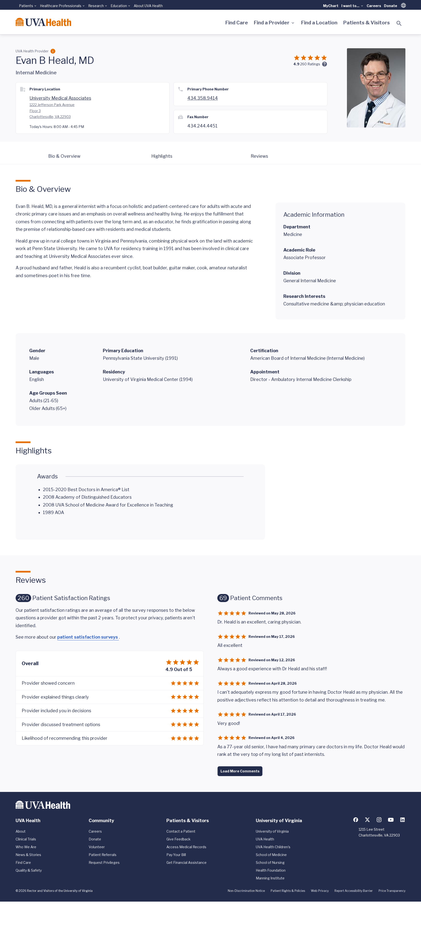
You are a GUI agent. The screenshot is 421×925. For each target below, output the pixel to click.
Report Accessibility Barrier (354, 891)
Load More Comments (239, 771)
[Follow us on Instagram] (379, 820)
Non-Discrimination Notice (246, 891)
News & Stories (28, 855)
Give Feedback (178, 839)
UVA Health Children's (273, 847)
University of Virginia (272, 831)
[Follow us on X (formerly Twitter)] (367, 820)
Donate (390, 6)
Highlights (161, 156)
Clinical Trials (26, 839)
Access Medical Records (186, 847)
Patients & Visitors (366, 23)
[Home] (43, 22)
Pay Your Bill (176, 855)
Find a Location (319, 23)
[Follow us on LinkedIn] (402, 820)
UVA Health (265, 839)
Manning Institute (270, 878)
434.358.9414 (202, 98)
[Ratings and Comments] (324, 64)
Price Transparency (392, 891)
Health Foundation (271, 870)
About (21, 831)
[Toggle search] (399, 23)
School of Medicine (271, 855)
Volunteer (97, 847)
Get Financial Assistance (186, 862)
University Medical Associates (60, 98)
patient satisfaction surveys (88, 637)
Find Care (236, 23)
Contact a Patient (180, 831)
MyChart (330, 6)
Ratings (310, 64)
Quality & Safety (29, 870)
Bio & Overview (64, 156)
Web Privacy (320, 891)
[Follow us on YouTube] (391, 820)
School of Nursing (270, 862)
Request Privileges (104, 862)
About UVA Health (148, 6)
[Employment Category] (52, 51)
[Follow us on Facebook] (356, 820)
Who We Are (26, 847)
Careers (374, 6)
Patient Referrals (102, 855)
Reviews (259, 156)
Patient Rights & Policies (288, 891)
